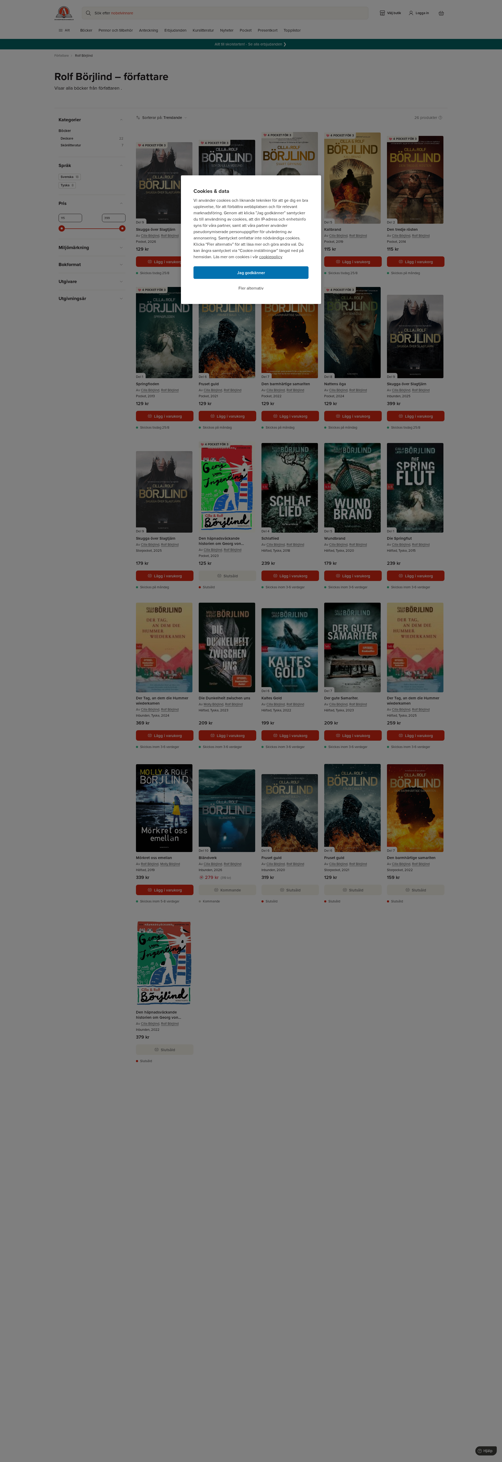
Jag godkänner (251, 273)
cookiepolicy (270, 257)
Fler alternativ (251, 288)
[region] (251, 239)
